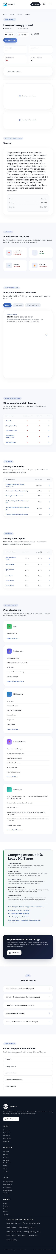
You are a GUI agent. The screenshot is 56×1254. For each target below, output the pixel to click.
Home (5, 14)
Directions (22, 34)
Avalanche (6, 1141)
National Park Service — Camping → (19, 910)
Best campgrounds (31, 1223)
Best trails (33, 1235)
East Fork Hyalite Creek (14, 710)
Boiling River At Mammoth (14, 496)
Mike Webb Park (12, 633)
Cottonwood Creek (12, 706)
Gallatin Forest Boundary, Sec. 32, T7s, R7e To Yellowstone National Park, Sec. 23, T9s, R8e (27, 797)
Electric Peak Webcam (13, 763)
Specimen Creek (11, 430)
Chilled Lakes (11, 724)
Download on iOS (12, 1119)
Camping (12, 14)
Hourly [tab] (7, 305)
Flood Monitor (7, 1190)
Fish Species (7, 1187)
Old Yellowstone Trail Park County (17, 662)
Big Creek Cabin (11, 442)
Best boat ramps (14, 1231)
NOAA (40, 1250)
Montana (20, 14)
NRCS (44, 1250)
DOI (52, 1250)
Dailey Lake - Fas (11, 426)
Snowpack (6, 1130)
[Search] (44, 4)
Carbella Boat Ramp (13, 658)
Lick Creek (9, 576)
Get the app (14, 953)
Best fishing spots (27, 1227)
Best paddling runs (32, 1231)
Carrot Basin (10, 580)
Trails (5, 1168)
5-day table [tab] (18, 305)
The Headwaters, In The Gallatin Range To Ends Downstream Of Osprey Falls (26, 813)
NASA (48, 1250)
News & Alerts (7, 1184)
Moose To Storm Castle (14, 825)
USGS (36, 1250)
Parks (5, 1165)
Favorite (9, 34)
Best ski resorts (13, 1223)
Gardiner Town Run (12, 807)
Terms (5, 1209)
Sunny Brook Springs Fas (14, 1079)
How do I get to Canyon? (15, 1013)
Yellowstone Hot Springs (14, 749)
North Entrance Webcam (14, 758)
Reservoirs (6, 1135)
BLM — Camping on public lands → (18, 917)
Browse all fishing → (13, 729)
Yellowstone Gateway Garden (15, 753)
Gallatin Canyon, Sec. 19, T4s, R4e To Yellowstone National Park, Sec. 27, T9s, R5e (28, 819)
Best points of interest (16, 1235)
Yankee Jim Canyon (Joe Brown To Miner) (19, 803)
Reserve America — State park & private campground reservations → (24, 921)
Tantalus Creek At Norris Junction (17, 514)
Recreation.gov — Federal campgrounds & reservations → (26, 906)
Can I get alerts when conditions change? (22, 1022)
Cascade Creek (11, 715)
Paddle (5, 1154)
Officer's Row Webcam (14, 772)
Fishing (5, 1157)
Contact (5, 1214)
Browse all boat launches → (15, 681)
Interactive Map (8, 1181)
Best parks (11, 1227)
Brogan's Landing (12, 676)
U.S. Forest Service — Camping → (18, 913)
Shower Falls (10, 564)
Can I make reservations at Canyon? (20, 989)
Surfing (5, 1171)
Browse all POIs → (12, 777)
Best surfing (12, 1239)
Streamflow (6, 1133)
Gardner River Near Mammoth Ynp (17, 491)
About (5, 1203)
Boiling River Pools (12, 767)
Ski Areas (6, 1151)
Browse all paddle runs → (14, 830)
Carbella (9, 421)
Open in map (10, 40)
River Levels (7, 1138)
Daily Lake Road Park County (15, 672)
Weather (5, 1193)
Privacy (5, 1211)
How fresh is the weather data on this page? (23, 997)
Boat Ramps (6, 1163)
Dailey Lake (10, 667)
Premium (6, 1206)
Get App (36, 4)
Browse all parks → (12, 638)
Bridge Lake (10, 719)
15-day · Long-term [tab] (33, 305)
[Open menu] (50, 4)
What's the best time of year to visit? (20, 1005)
